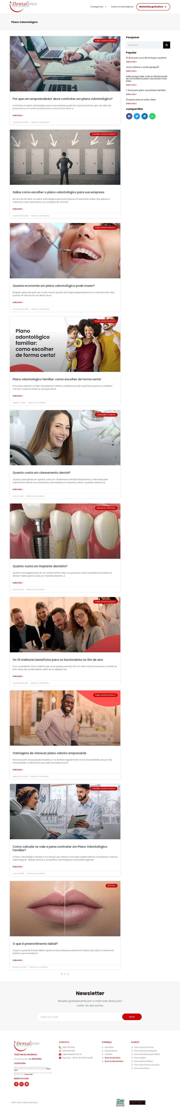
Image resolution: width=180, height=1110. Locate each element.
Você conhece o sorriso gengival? (142, 67)
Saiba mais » (18, 115)
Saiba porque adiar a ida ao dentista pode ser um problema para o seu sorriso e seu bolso (146, 79)
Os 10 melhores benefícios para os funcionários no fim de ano (58, 660)
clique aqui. (28, 1074)
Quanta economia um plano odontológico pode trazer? (54, 286)
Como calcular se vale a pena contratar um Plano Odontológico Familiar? (60, 848)
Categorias (96, 6)
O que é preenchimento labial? (35, 944)
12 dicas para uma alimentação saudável (146, 57)
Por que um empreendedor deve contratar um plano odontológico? (63, 99)
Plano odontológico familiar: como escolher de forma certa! (57, 379)
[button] (129, 116)
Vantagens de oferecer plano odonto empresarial (49, 753)
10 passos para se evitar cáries (141, 99)
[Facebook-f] (16, 1084)
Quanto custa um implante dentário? (40, 566)
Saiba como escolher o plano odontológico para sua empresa (58, 192)
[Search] (166, 45)
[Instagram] (21, 1084)
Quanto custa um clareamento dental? (41, 473)
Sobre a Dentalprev (122, 6)
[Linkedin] (26, 1084)
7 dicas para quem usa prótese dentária (146, 90)
